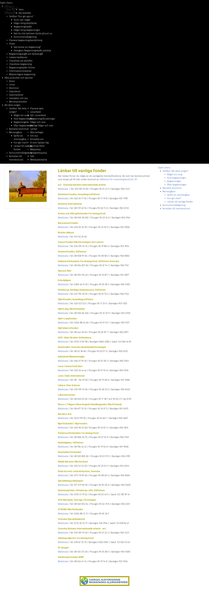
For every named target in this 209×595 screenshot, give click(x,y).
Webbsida (63, 189)
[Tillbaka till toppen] (204, 590)
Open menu (6, 2)
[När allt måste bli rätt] (104, 581)
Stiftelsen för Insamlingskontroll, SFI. (118, 179)
